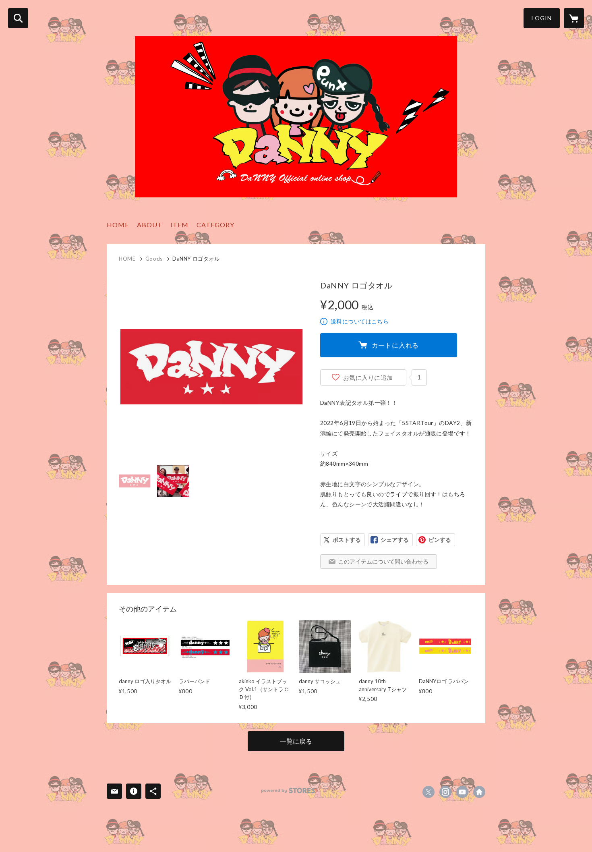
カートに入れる (395, 345)
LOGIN (542, 18)
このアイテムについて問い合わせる (383, 561)
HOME (118, 224)
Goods (154, 258)
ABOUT (149, 224)
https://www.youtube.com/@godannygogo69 (462, 792)
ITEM (179, 224)
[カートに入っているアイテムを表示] (574, 18)
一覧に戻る (296, 741)
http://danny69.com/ (479, 792)
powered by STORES (288, 791)
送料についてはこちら (360, 321)
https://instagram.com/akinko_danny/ (445, 792)
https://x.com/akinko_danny (428, 792)
